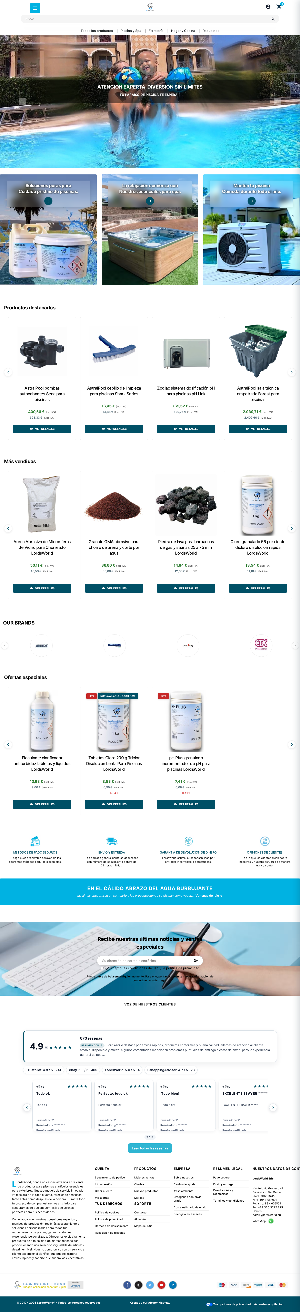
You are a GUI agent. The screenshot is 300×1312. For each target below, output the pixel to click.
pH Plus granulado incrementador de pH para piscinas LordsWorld (186, 763)
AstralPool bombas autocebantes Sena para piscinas (42, 394)
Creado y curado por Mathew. (150, 1302)
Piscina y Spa (131, 31)
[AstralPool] (114, 645)
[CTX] (261, 645)
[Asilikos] (41, 645)
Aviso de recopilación (268, 1304)
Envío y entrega (223, 1184)
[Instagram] (138, 1285)
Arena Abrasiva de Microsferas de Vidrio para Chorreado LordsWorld (42, 547)
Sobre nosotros (184, 1177)
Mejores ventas (144, 1177)
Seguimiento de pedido (110, 1177)
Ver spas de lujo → (209, 896)
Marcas (139, 1197)
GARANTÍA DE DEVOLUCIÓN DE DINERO (188, 852)
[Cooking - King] (188, 645)
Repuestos (211, 31)
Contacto (140, 1212)
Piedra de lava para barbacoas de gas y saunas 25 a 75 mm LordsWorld (186, 547)
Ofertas (139, 1184)
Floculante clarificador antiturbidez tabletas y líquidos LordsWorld (42, 763)
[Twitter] (150, 1285)
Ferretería (156, 31)
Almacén (140, 1219)
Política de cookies (107, 1212)
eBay (40, 1086)
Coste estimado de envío (190, 1207)
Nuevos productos (146, 1191)
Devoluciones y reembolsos (223, 1192)
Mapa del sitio (143, 1226)
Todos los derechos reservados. (79, 1302)
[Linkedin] (173, 1285)
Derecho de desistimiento (111, 1226)
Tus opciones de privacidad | (232, 1304)
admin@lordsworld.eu (267, 1215)
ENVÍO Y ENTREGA (111, 852)
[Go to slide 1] (146, 163)
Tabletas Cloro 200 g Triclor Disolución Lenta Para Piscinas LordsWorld (114, 763)
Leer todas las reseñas (150, 1148)
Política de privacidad (109, 1219)
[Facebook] (127, 1285)
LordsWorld (231, 1086)
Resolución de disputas (110, 1232)
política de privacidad (182, 968)
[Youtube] (161, 1285)
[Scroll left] (8, 372)
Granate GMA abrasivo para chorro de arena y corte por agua (114, 547)
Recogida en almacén (188, 1214)
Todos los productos (97, 31)
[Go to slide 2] (154, 163)
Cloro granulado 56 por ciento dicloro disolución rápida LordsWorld (258, 547)
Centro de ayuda (185, 1184)
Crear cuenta (103, 1191)
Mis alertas (102, 1197)
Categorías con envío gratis (187, 1198)
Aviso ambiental (184, 1191)
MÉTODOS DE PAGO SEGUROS (35, 852)
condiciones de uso (143, 968)
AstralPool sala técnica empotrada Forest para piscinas (258, 394)
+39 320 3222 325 (270, 1207)
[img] (48, 229)
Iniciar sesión (103, 1184)
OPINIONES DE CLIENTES (265, 852)
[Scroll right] (292, 372)
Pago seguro (221, 1177)
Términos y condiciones (228, 1200)
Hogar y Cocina (183, 31)
